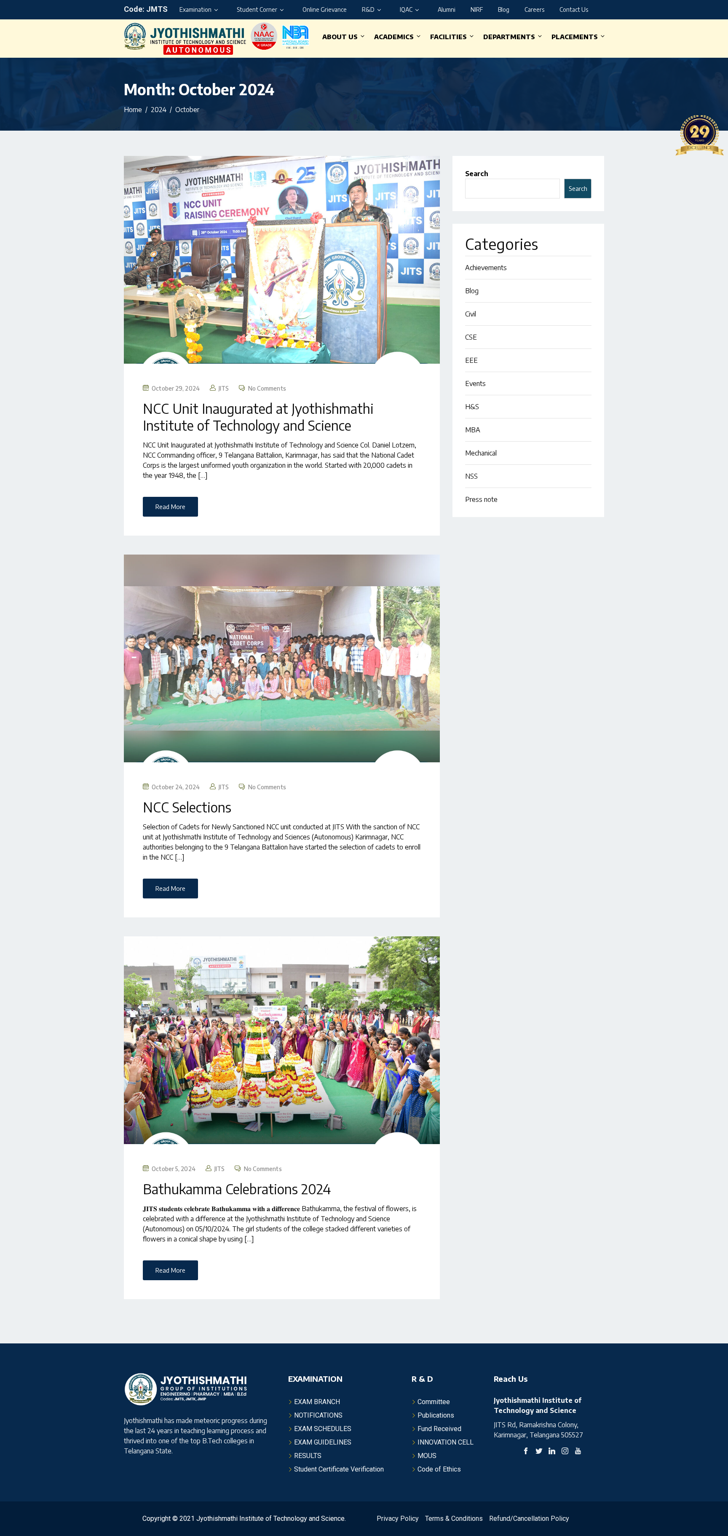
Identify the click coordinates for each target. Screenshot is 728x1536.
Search (476, 173)
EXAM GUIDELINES (322, 1442)
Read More (170, 506)
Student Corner (257, 9)
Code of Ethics (439, 1469)
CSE (471, 337)
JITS (224, 388)
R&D (368, 9)
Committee (434, 1402)
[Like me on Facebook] (525, 1452)
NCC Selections (187, 807)
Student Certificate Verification (339, 1469)
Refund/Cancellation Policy (529, 1519)
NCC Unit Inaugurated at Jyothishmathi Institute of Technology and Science (258, 417)
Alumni (446, 9)
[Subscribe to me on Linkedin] (552, 1452)
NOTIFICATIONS (318, 1415)
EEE (471, 360)
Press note (481, 499)
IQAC (406, 9)
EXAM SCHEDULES (322, 1429)
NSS (471, 476)
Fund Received (439, 1429)
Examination (195, 9)
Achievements (486, 267)
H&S (472, 406)
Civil (470, 314)
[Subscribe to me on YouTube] (578, 1452)
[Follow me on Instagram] (565, 1452)
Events (475, 383)
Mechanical (481, 453)
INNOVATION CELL (446, 1442)
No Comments (267, 388)
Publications (436, 1415)
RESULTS (307, 1456)
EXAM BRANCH (317, 1402)
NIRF (477, 9)
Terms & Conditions (454, 1519)
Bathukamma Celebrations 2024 (237, 1188)
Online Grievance (324, 9)
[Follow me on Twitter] (538, 1452)
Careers (534, 9)
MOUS (427, 1456)
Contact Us (573, 9)
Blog (503, 9)
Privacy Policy (398, 1519)
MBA (472, 430)
